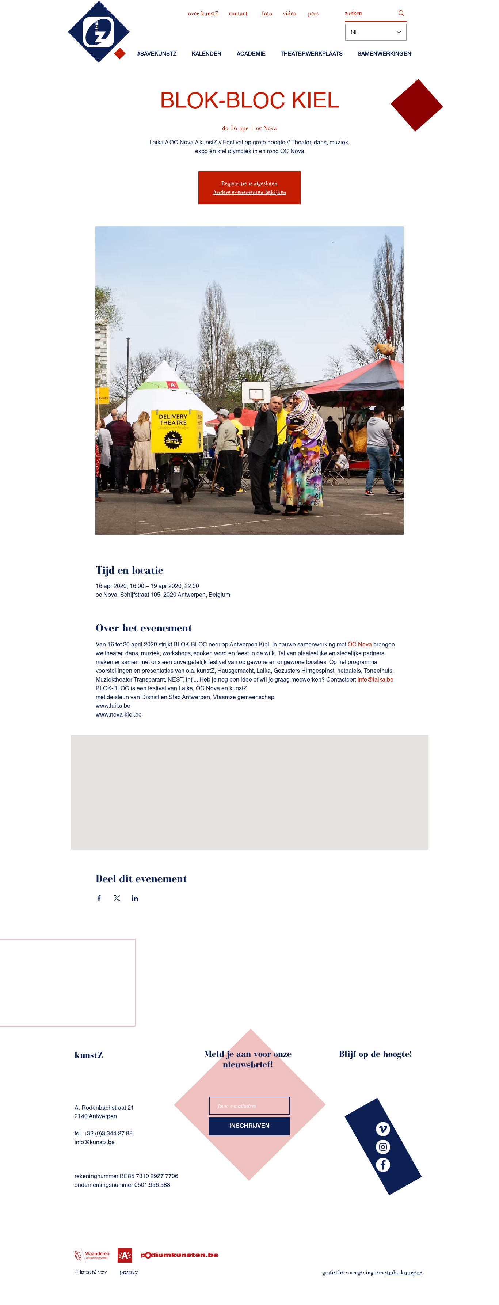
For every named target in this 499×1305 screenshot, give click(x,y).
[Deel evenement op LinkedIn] (135, 898)
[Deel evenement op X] (117, 898)
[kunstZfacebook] (383, 1165)
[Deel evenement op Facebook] (99, 898)
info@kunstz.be (95, 1143)
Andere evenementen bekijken (249, 192)
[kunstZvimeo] (383, 1129)
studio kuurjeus (403, 1272)
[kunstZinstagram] (383, 1147)
